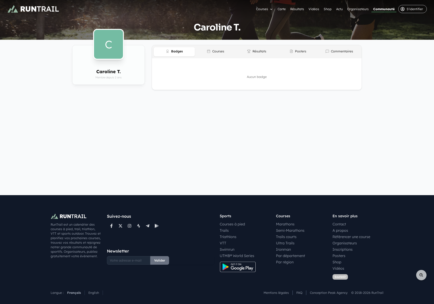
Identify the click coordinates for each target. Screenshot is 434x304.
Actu (339, 9)
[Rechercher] (421, 275)
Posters (339, 255)
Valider (159, 260)
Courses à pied (232, 224)
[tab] (174, 51)
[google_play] (156, 225)
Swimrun (227, 249)
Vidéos (314, 9)
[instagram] (129, 225)
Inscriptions (343, 249)
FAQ (299, 293)
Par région (285, 262)
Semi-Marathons (290, 230)
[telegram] (147, 225)
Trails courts (286, 236)
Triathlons (228, 236)
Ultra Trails (285, 243)
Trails (224, 230)
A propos (340, 230)
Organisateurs (358, 9)
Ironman (283, 249)
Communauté (384, 9)
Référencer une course (351, 236)
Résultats (297, 9)
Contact (339, 224)
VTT (223, 243)
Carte (282, 9)
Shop (328, 9)
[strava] (138, 225)
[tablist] (257, 51)
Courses (262, 9)
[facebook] (111, 225)
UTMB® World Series (237, 255)
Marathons (285, 224)
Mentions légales (276, 293)
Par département (290, 255)
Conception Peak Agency (329, 293)
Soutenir (340, 276)
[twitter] (120, 225)
